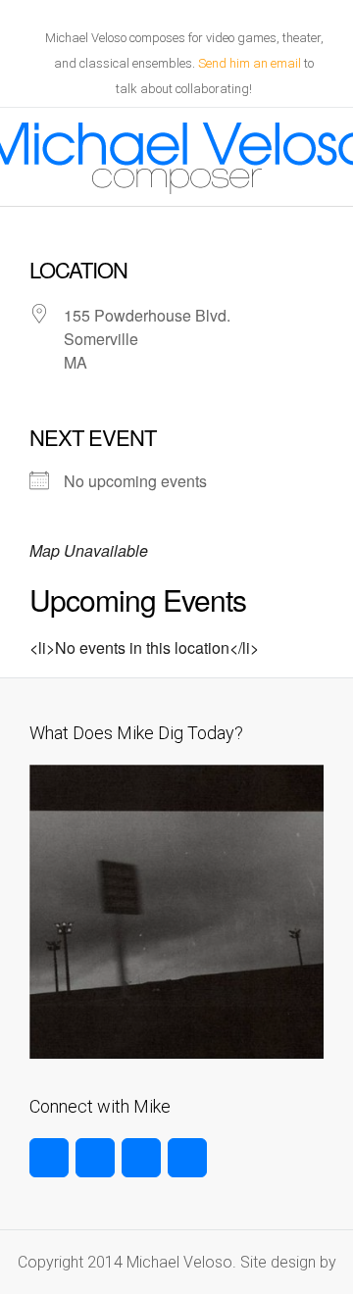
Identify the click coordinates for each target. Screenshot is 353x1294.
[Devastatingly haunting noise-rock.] (176, 1053)
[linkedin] (141, 1157)
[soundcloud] (187, 1157)
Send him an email (249, 63)
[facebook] (95, 1157)
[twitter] (49, 1157)
